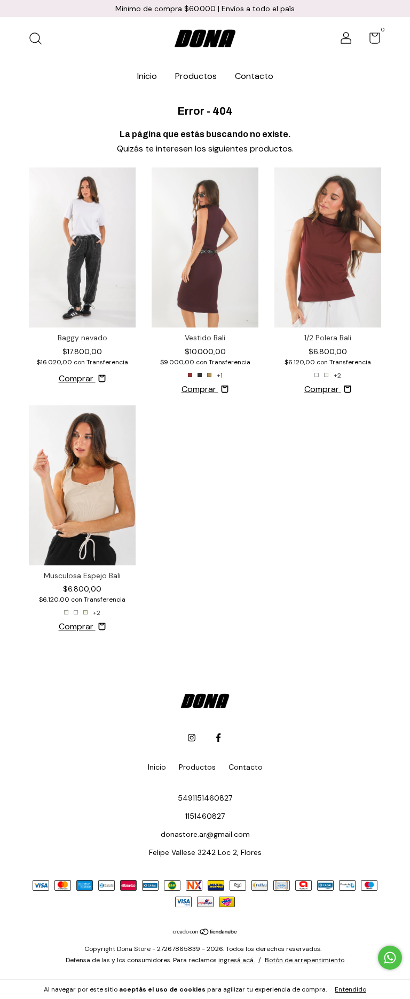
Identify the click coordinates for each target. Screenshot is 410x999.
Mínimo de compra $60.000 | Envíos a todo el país (205, 8)
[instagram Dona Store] (191, 737)
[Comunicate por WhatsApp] (390, 958)
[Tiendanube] (205, 932)
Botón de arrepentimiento (304, 960)
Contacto (254, 76)
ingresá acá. (236, 960)
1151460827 (205, 816)
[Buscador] (39, 39)
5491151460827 (205, 798)
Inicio (147, 76)
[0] (370, 40)
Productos (196, 76)
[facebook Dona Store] (218, 737)
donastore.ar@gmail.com (205, 834)
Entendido (350, 989)
